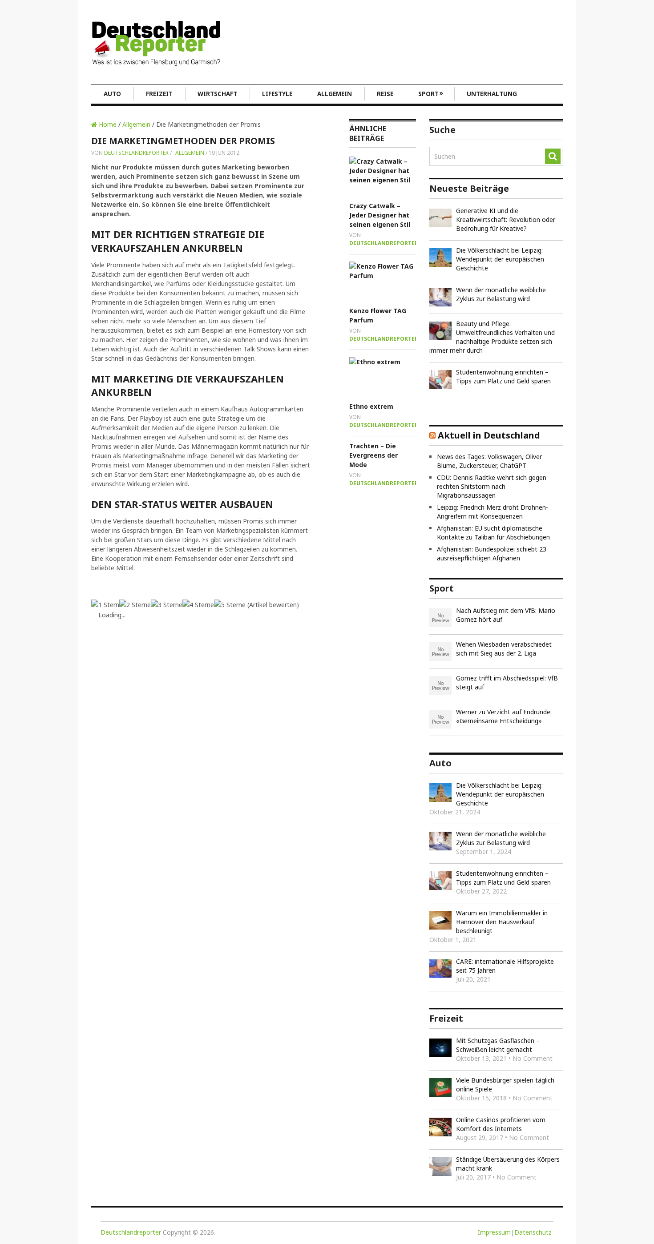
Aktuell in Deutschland (489, 435)
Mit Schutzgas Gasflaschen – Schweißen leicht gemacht (498, 1045)
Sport (430, 93)
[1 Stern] (105, 605)
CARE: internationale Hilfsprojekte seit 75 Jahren (505, 965)
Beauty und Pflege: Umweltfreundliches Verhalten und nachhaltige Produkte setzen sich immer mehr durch (492, 336)
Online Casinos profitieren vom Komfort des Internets (500, 1124)
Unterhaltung (492, 94)
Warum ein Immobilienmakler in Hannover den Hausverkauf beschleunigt (502, 922)
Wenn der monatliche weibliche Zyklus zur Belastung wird (501, 294)
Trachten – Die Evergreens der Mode (373, 455)
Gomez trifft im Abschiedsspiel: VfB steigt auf (507, 682)
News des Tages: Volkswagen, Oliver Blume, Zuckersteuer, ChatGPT (489, 461)
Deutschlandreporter (136, 153)
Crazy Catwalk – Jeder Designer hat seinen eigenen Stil (379, 215)
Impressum (494, 1232)
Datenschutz (533, 1232)
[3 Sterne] (166, 605)
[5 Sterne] (230, 605)
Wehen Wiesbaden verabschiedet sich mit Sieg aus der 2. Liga (504, 648)
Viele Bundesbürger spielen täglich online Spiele (505, 1084)
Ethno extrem (371, 406)
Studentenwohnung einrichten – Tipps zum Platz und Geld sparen (503, 376)
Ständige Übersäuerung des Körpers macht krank (508, 1163)
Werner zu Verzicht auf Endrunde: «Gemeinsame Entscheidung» (504, 716)
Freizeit (159, 94)
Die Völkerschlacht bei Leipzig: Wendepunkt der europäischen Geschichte (500, 259)
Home (107, 124)
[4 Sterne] (198, 605)
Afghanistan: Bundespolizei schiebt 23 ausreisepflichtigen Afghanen (491, 553)
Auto (112, 94)
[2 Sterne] (135, 605)
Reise (385, 94)
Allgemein (334, 94)
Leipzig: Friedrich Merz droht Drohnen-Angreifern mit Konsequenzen (492, 511)
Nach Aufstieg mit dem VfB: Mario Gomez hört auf (505, 615)
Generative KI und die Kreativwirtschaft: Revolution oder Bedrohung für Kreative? (505, 219)
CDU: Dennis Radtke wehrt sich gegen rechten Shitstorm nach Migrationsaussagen (491, 486)
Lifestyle (277, 94)
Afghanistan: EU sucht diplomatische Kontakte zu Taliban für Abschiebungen (493, 532)
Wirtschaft (217, 94)
